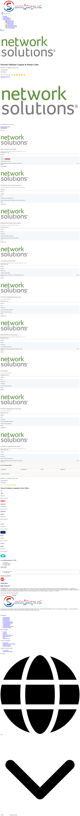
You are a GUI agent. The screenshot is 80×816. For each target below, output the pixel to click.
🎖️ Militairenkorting (10, 23)
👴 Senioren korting (10, 24)
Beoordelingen (6, 17)
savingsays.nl (6, 814)
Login (3, 30)
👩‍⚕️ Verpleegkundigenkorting (11, 26)
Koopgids (5, 16)
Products (2, 76)
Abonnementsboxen (7, 18)
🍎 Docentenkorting (10, 22)
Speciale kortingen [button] (6, 19)
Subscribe (14, 595)
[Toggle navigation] (10, 14)
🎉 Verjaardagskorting (10, 27)
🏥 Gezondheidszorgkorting (11, 25)
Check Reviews (7, 76)
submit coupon (3, 567)
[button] (40, 734)
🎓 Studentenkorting (10, 20)
